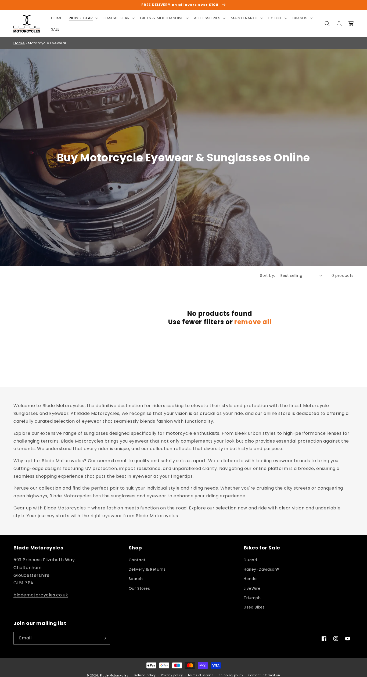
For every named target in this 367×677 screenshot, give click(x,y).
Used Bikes (254, 607)
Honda (250, 578)
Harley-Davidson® (261, 569)
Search (136, 578)
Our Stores (139, 588)
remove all (252, 322)
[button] (83, 18)
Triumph (252, 597)
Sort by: (267, 275)
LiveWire (252, 588)
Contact (137, 560)
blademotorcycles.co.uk (40, 595)
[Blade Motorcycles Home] (27, 23)
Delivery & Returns (147, 569)
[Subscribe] (104, 638)
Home (19, 43)
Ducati (250, 560)
